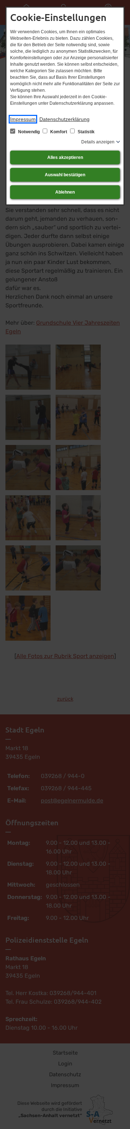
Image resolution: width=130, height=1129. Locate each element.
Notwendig (29, 131)
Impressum (23, 119)
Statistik (86, 131)
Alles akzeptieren (65, 157)
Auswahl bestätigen (65, 174)
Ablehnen (65, 192)
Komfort (58, 131)
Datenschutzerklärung (64, 119)
